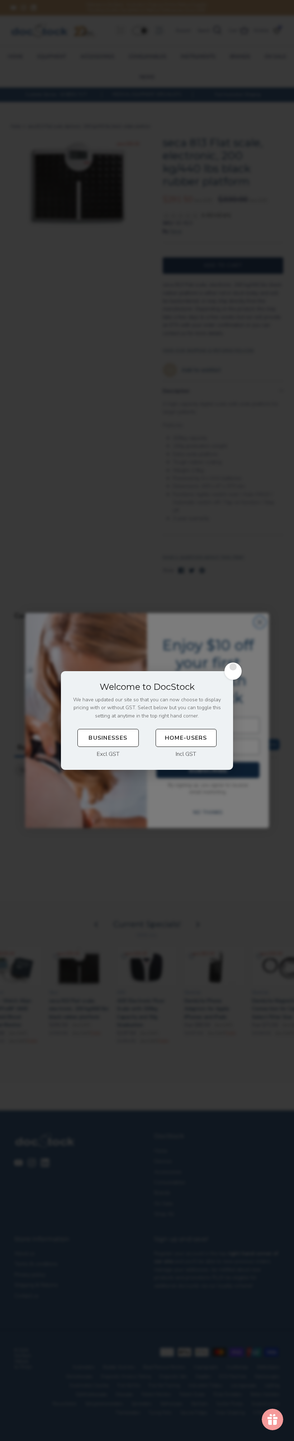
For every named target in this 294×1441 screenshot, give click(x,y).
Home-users (186, 738)
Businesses (108, 738)
